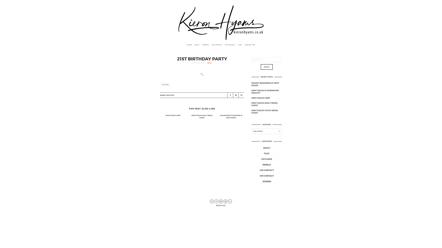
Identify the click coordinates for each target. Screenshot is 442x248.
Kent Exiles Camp (261, 98)
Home (189, 45)
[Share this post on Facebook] (230, 95)
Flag (240, 45)
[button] (172, 78)
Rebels (267, 164)
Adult (197, 45)
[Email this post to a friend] (241, 95)
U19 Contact (217, 45)
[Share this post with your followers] (236, 95)
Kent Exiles (165, 84)
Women (205, 45)
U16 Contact (230, 45)
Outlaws (266, 159)
